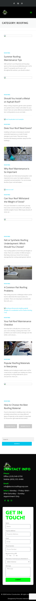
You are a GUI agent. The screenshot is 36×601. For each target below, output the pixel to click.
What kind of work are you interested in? (17, 558)
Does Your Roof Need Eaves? (18, 128)
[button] (31, 12)
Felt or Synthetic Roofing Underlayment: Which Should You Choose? (16, 243)
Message (8, 566)
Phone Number (10, 546)
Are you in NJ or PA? (11, 553)
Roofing (7, 53)
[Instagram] (22, 3)
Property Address (10, 530)
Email (7, 538)
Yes (10, 555)
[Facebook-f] (14, 3)
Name (7, 523)
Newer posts (25, 426)
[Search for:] (18, 439)
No (17, 555)
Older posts (10, 426)
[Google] (18, 3)
